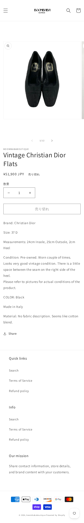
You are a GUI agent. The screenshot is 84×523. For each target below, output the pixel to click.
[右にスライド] (52, 141)
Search (14, 370)
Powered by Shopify (55, 515)
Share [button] (13, 333)
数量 (6, 184)
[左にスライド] (32, 141)
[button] (6, 11)
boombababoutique (35, 515)
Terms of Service (20, 381)
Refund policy (19, 391)
